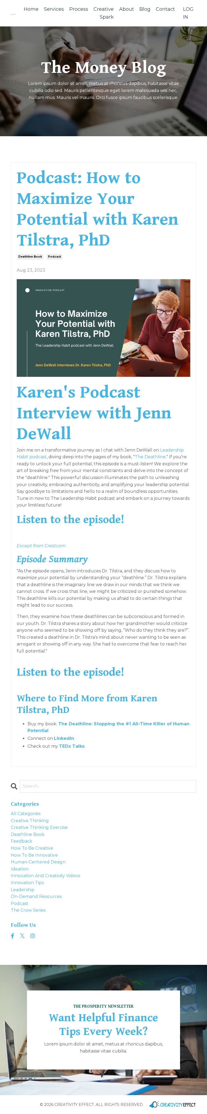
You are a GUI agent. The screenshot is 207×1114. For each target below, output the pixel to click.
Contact (165, 9)
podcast (54, 256)
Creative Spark (104, 13)
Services (54, 9)
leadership (22, 889)
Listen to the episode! (70, 519)
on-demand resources (36, 896)
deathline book (30, 256)
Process (78, 9)
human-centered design (38, 861)
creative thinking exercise (39, 827)
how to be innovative (34, 855)
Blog (144, 9)
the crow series (28, 910)
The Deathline (150, 456)
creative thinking (30, 820)
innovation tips (27, 882)
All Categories (25, 813)
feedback (21, 841)
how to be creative (32, 848)
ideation (20, 869)
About (126, 9)
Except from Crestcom (41, 545)
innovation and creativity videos (45, 875)
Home (31, 9)
